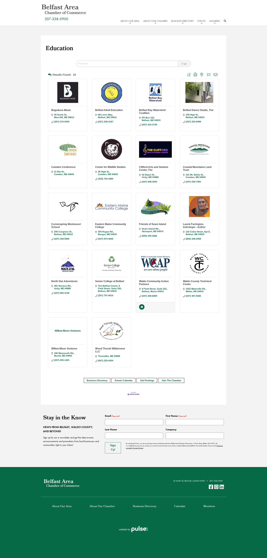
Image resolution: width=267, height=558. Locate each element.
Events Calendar (124, 380)
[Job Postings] (141, 309)
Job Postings (147, 380)
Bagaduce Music (61, 110)
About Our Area (62, 506)
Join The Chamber (171, 380)
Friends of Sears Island (152, 224)
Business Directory (97, 380)
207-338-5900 (56, 18)
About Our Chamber (102, 506)
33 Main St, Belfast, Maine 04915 (189, 480)
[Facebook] (211, 487)
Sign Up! (113, 447)
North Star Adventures (64, 281)
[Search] (224, 21)
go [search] (185, 63)
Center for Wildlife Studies (110, 167)
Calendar (179, 506)
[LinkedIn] (222, 487)
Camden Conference (63, 167)
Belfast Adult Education (109, 110)
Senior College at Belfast (109, 281)
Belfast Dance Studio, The (198, 110)
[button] (49, 74)
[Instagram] (216, 487)
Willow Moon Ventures (64, 348)
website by (125, 529)
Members (209, 506)
